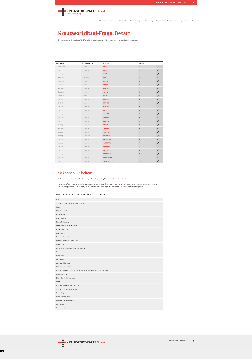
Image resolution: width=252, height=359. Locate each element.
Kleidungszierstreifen (63, 297)
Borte (58, 282)
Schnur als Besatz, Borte (64, 237)
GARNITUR (107, 143)
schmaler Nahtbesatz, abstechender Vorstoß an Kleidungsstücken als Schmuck (82, 270)
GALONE (106, 107)
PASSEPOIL (107, 154)
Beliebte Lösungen (148, 21)
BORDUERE (107, 139)
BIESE (105, 77)
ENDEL (105, 85)
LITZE (105, 96)
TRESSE (106, 128)
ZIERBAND (107, 150)
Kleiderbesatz (60, 256)
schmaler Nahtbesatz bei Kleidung (67, 285)
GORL (105, 70)
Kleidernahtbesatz (62, 274)
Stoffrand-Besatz (61, 211)
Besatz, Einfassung (62, 222)
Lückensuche (112, 21)
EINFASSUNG (107, 157)
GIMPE (105, 92)
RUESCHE (106, 136)
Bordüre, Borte (61, 304)
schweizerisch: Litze (62, 229)
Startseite (159, 2)
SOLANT (106, 121)
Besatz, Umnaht (61, 218)
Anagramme (183, 21)
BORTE (105, 81)
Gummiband (60, 308)
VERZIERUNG (108, 161)
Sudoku (191, 21)
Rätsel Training (135, 21)
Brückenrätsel (160, 21)
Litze (57, 200)
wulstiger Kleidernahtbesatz (65, 300)
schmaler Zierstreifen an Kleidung (67, 289)
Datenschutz (173, 341)
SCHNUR (106, 117)
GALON (105, 88)
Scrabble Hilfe (123, 21)
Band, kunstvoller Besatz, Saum (66, 226)
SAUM (105, 74)
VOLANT (106, 132)
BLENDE (106, 99)
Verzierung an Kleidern (63, 267)
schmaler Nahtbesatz (63, 263)
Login (185, 2)
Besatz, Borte (60, 233)
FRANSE (106, 103)
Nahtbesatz (60, 259)
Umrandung (60, 293)
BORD (105, 67)
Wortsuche (103, 21)
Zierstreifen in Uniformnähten (66, 278)
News (179, 2)
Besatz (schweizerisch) (63, 252)
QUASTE (106, 114)
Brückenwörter (172, 21)
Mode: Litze (60, 244)
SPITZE (105, 125)
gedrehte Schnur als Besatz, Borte (67, 241)
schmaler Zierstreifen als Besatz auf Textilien (70, 203)
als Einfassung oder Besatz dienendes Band (70, 248)
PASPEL (105, 110)
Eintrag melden (170, 2)
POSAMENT (107, 147)
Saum (58, 207)
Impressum (183, 341)
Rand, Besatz (60, 214)
